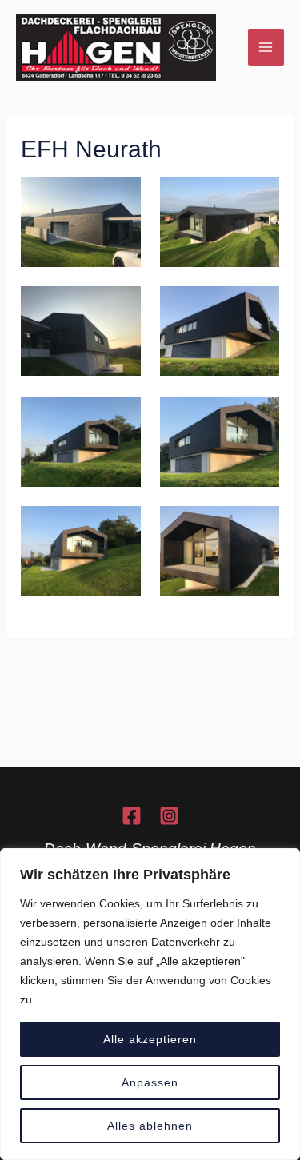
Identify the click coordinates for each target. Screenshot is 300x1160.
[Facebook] (132, 816)
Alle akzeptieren (150, 1039)
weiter (152, 726)
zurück (151, 676)
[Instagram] (169, 816)
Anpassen (150, 1082)
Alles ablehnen (150, 1125)
